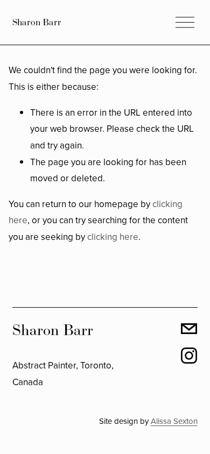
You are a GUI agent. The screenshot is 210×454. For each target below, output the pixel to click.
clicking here (112, 236)
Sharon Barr (36, 22)
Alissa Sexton (174, 421)
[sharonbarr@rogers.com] (189, 328)
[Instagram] (189, 355)
